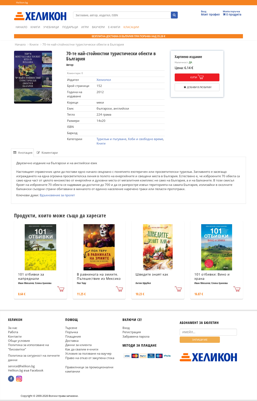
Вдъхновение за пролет (57, 195)
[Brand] (40, 12)
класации (131, 27)
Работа (13, 332)
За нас (12, 328)
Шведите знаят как (152, 274)
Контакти (15, 336)
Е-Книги (114, 27)
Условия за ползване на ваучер (88, 353)
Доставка (72, 341)
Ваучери (98, 27)
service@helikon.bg (21, 366)
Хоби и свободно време (145, 139)
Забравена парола (135, 336)
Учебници (51, 27)
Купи (193, 77)
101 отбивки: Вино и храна (212, 276)
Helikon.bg (22, 2)
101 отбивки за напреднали (31, 276)
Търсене (71, 328)
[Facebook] (11, 379)
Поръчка (71, 332)
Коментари (49, 153)
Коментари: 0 (75, 73)
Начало (21, 27)
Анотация (24, 153)
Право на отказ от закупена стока (89, 358)
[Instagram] (19, 379)
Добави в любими (199, 87)
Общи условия (19, 341)
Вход (126, 328)
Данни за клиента (78, 345)
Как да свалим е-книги (81, 349)
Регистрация (131, 332)
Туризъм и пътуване (111, 139)
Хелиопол (104, 80)
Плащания (73, 336)
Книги (35, 27)
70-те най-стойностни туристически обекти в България (83, 44)
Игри (85, 27)
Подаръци (70, 27)
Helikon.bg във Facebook (25, 370)
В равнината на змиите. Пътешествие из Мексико (99, 276)
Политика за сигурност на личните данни (34, 357)
